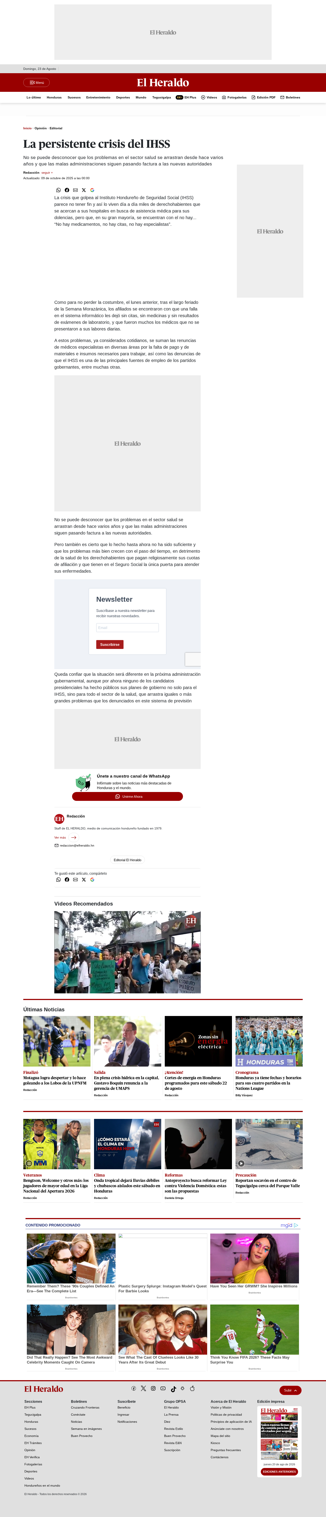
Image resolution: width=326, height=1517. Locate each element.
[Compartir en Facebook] (67, 190)
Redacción (38, 172)
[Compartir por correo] (75, 190)
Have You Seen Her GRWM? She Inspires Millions (253, 1286)
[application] (127, 952)
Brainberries (71, 1297)
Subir (288, 1390)
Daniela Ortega (174, 1198)
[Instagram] (153, 1388)
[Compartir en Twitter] (84, 190)
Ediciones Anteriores (279, 1471)
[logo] (45, 1389)
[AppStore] (192, 1388)
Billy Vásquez (244, 1095)
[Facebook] (133, 1388)
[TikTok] (172, 1388)
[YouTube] (163, 1388)
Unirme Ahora (132, 796)
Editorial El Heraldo (127, 860)
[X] (143, 1388)
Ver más (60, 837)
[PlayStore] (182, 1388)
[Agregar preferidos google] (92, 190)
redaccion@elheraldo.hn (77, 845)
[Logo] (163, 82)
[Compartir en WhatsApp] (58, 190)
